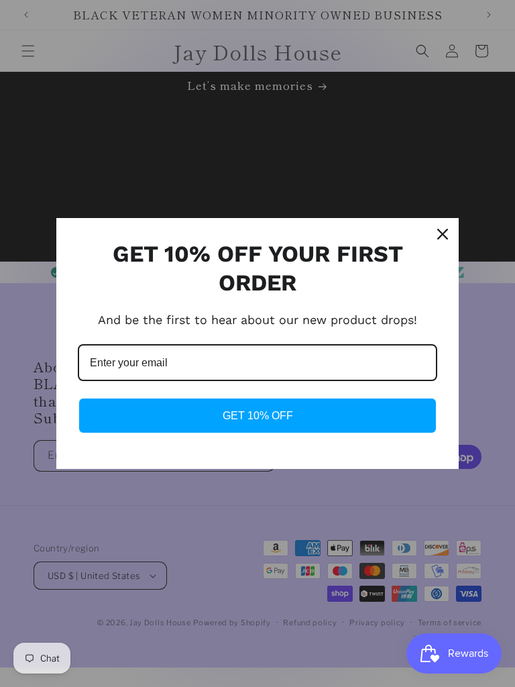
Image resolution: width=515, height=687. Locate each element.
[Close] (442, 234)
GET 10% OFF (258, 415)
